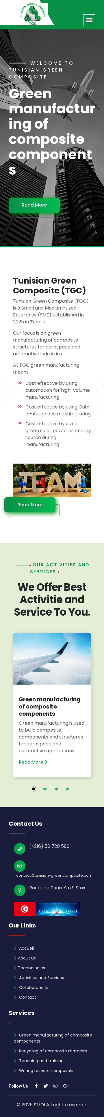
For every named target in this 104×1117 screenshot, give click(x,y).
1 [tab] (39, 792)
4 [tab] (73, 792)
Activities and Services (41, 978)
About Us (27, 958)
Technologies (31, 968)
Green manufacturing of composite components (50, 706)
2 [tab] (50, 792)
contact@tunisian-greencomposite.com (54, 875)
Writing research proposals (45, 1070)
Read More (34, 205)
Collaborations (33, 987)
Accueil (26, 948)
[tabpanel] (52, 705)
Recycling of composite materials (52, 1051)
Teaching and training (41, 1061)
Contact (27, 997)
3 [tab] (61, 792)
